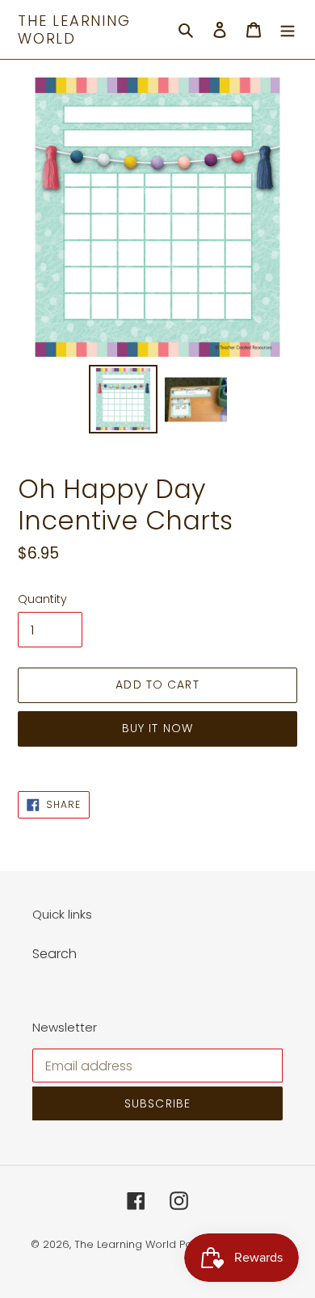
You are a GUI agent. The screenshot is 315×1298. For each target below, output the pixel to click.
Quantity (42, 599)
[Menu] (287, 30)
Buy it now (157, 728)
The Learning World (74, 29)
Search (54, 953)
